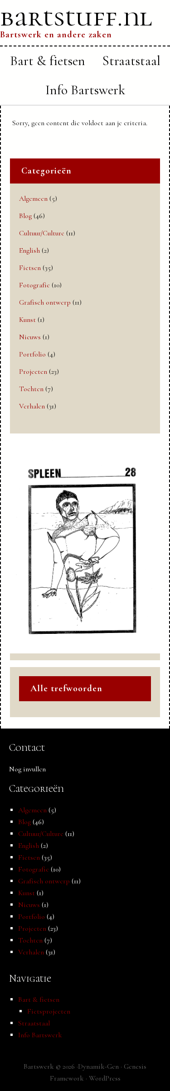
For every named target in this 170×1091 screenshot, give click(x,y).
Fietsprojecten (48, 1011)
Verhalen (32, 406)
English (29, 250)
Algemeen (33, 198)
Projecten (33, 371)
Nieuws (30, 337)
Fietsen (30, 267)
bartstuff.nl (76, 16)
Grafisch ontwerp (45, 302)
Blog (25, 215)
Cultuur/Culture (41, 233)
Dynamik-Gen (98, 1066)
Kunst (27, 319)
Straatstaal (34, 1023)
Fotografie (34, 285)
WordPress (105, 1078)
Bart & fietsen (38, 999)
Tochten (31, 388)
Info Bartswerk (40, 1035)
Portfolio (32, 354)
